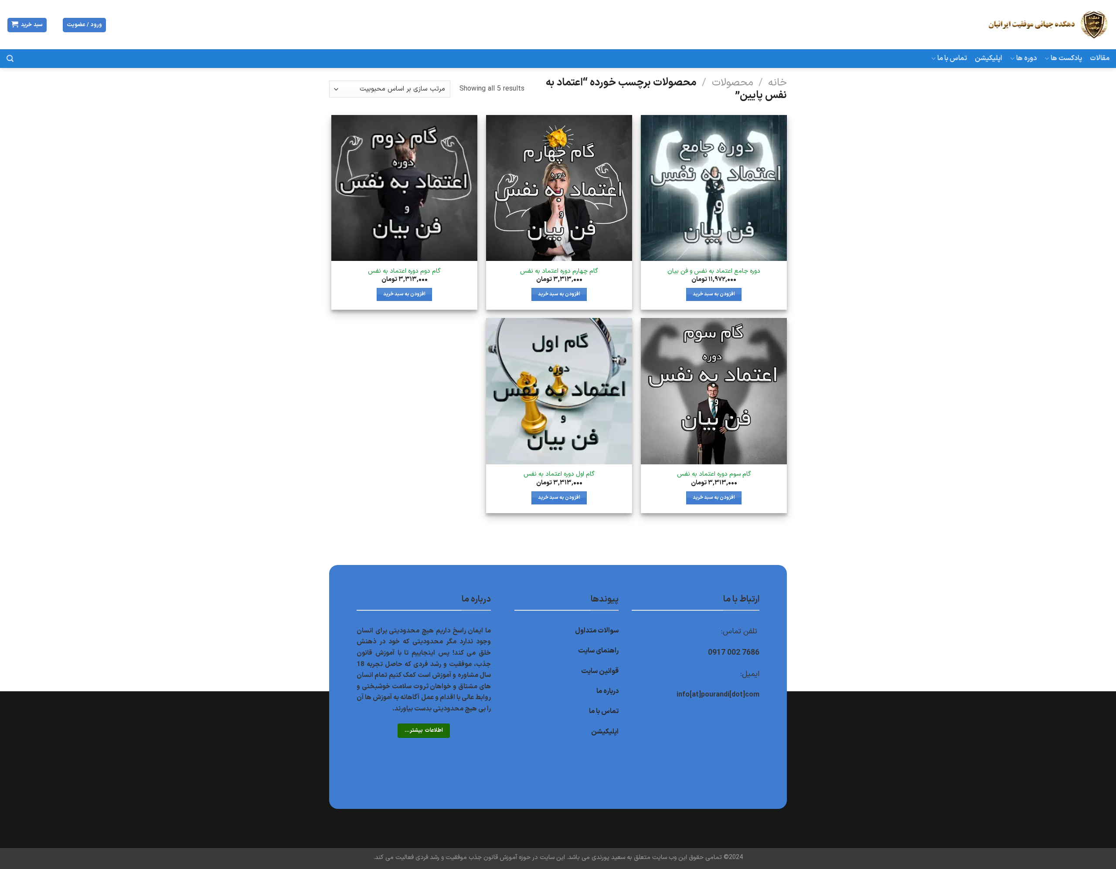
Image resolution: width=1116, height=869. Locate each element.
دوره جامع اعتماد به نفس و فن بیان (713, 271)
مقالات (1099, 58)
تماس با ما (952, 58)
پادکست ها (1066, 58)
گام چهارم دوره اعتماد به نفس (559, 271)
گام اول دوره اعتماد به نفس (559, 474)
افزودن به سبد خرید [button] (714, 294)
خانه (777, 83)
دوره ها (1026, 58)
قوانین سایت (600, 671)
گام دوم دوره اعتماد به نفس (404, 271)
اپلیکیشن (988, 58)
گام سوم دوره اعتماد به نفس (714, 474)
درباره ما (607, 691)
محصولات (732, 83)
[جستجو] (10, 58)
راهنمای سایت (598, 651)
